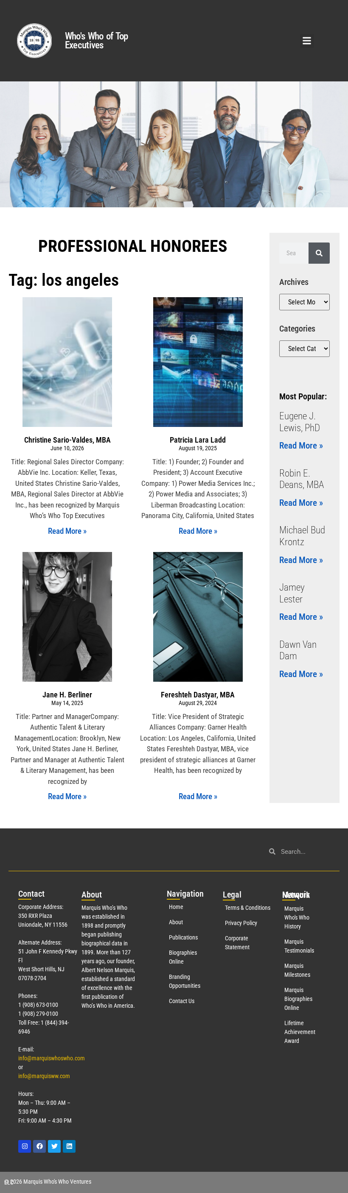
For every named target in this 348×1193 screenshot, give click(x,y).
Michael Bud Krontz (302, 536)
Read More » (67, 531)
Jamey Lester (292, 593)
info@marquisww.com (44, 1076)
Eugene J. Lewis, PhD (299, 422)
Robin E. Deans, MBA (301, 479)
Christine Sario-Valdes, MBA (67, 439)
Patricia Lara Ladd (198, 439)
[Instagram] (24, 1146)
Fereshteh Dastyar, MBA (198, 694)
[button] (307, 41)
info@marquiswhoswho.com (51, 1058)
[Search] (319, 253)
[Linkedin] (69, 1146)
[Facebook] (39, 1146)
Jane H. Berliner (67, 694)
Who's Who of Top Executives (96, 41)
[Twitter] (54, 1146)
